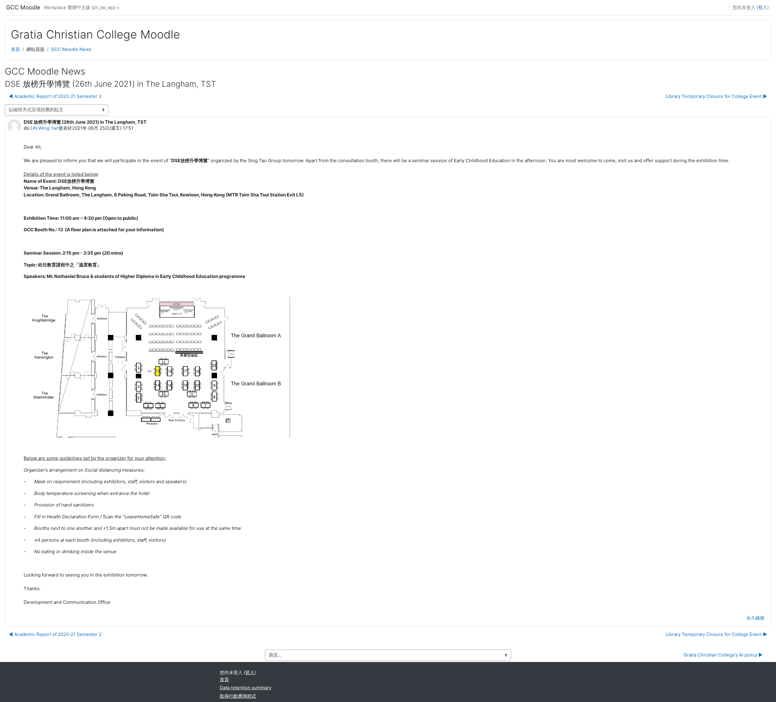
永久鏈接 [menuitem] (755, 618)
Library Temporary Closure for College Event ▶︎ (716, 96)
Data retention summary (245, 687)
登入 (762, 7)
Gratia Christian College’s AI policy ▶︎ (723, 655)
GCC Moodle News (71, 49)
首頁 (15, 49)
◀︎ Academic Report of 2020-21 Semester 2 (55, 96)
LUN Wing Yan (43, 128)
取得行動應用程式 (238, 696)
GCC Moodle (23, 7)
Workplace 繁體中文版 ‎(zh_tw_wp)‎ (79, 7)
